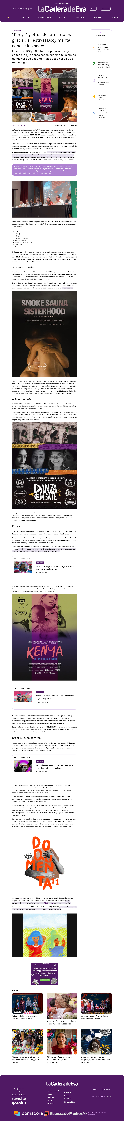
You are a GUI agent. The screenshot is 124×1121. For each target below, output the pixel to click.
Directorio (67, 1092)
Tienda (93, 9)
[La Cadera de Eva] (18, 9)
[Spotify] (26, 9)
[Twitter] (16, 9)
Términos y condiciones (51, 1096)
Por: (19, 125)
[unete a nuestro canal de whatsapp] (44, 974)
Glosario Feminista (44, 17)
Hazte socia (105, 9)
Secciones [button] (26, 17)
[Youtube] (21, 9)
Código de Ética (69, 1102)
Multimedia (80, 17)
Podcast (62, 17)
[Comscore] (28, 1113)
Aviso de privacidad (50, 1102)
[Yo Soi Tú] (19, 1103)
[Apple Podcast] (28, 9)
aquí (20, 898)
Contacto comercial (67, 1097)
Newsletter (97, 17)
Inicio (9, 17)
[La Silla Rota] (19, 1094)
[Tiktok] (23, 9)
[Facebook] (13, 9)
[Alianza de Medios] (65, 1113)
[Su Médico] (19, 1098)
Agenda (115, 17)
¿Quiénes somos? (53, 1091)
